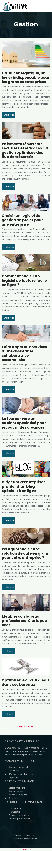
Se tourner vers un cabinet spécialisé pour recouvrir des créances (24, 423)
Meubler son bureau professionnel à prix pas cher (24, 620)
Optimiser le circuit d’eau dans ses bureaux (25, 682)
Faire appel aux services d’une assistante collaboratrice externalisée (24, 353)
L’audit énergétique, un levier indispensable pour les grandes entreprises (25, 77)
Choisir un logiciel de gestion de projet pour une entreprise (22, 220)
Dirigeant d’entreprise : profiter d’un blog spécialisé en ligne (23, 486)
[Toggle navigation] (46, 6)
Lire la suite (9, 115)
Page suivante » (26, 726)
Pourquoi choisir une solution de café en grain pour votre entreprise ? (25, 553)
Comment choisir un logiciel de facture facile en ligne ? (24, 280)
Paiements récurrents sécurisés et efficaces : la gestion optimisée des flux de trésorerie (25, 150)
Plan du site (26, 849)
